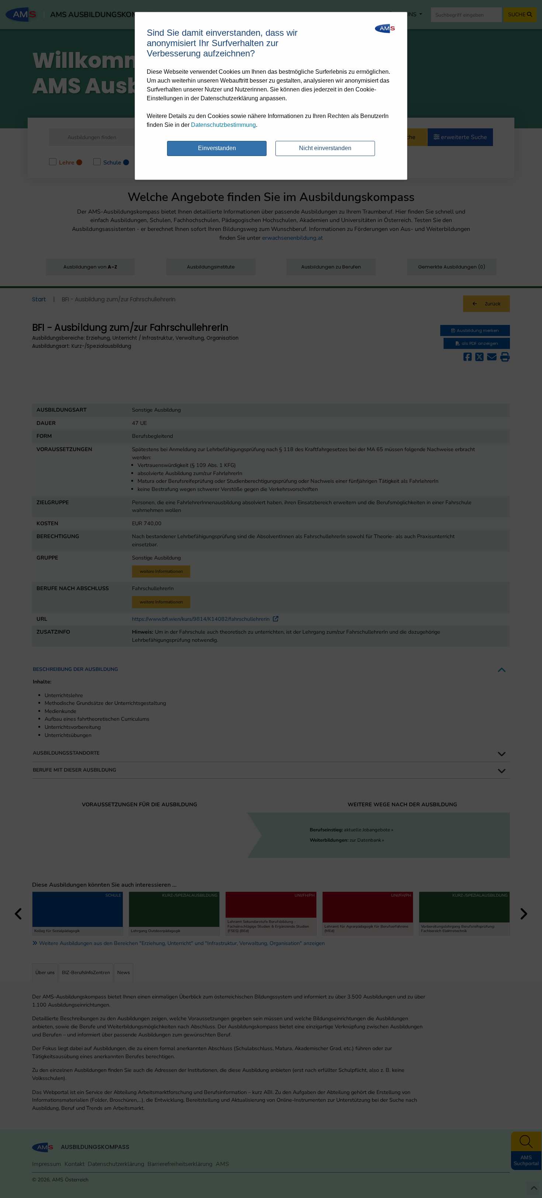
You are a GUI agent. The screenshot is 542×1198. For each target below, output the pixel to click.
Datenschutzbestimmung (223, 125)
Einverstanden (217, 148)
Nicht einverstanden (325, 148)
